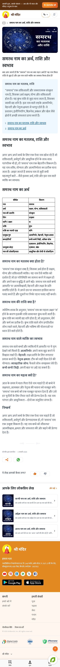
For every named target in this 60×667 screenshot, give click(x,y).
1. (25, 123)
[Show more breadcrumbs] (5, 23)
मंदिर (34, 619)
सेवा (33, 610)
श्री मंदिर (5, 654)
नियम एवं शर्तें (19, 627)
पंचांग (34, 615)
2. (15, 128)
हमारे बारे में (6, 601)
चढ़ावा (34, 606)
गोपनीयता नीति (7, 627)
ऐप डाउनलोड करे (50, 5)
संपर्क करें (6, 606)
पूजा (33, 601)
